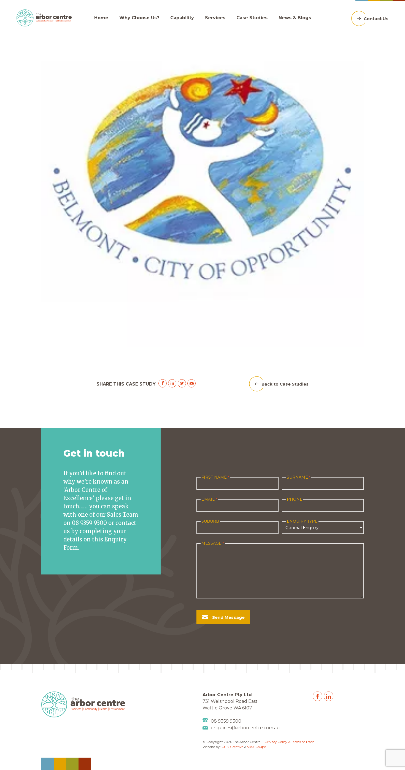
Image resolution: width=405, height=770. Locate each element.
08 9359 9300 (226, 721)
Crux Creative (232, 747)
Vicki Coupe (256, 747)
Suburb (210, 521)
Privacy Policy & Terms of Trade (289, 742)
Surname (298, 477)
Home (101, 17)
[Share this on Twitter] (182, 383)
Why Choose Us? (139, 17)
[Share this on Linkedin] (172, 383)
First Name (215, 477)
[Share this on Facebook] (162, 383)
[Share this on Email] (191, 383)
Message (212, 543)
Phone (295, 499)
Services (215, 17)
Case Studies (252, 17)
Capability (182, 17)
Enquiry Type (302, 521)
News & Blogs (295, 17)
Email (209, 499)
